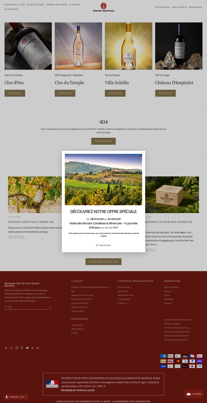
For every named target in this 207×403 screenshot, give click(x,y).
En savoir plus (103, 245)
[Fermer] (141, 155)
